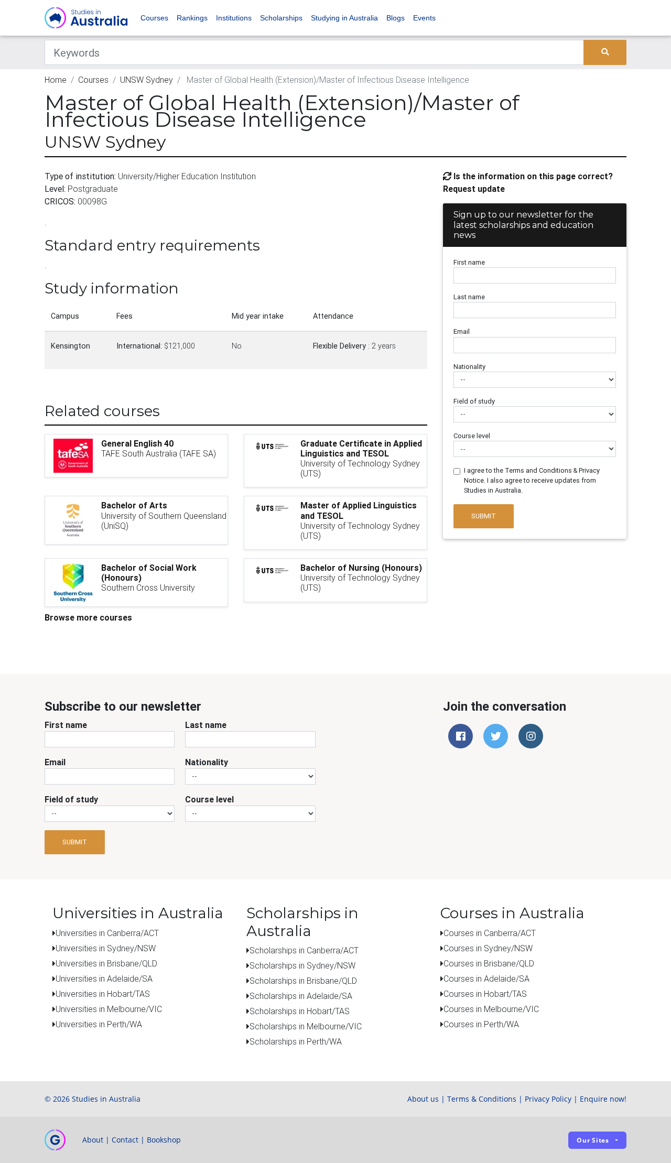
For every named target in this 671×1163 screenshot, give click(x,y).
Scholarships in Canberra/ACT (304, 950)
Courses (154, 18)
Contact (125, 1140)
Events (424, 18)
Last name (469, 296)
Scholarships (281, 18)
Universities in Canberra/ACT (107, 933)
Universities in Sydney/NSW (106, 948)
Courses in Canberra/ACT (489, 933)
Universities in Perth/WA (99, 1024)
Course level (471, 435)
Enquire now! (603, 1099)
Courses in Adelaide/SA (486, 978)
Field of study (474, 401)
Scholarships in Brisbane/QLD (303, 980)
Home (56, 79)
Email (461, 331)
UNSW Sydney (146, 79)
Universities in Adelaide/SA (104, 978)
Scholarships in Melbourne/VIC (306, 1026)
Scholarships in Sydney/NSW (302, 965)
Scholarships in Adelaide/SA (301, 996)
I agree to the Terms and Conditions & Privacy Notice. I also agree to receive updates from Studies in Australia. (532, 480)
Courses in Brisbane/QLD (488, 963)
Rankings (192, 18)
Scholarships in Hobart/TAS (300, 1011)
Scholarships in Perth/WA (296, 1041)
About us (423, 1099)
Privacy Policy (548, 1099)
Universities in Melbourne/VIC (109, 1009)
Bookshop (164, 1140)
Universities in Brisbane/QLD (106, 963)
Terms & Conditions (481, 1099)
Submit (483, 516)
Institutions (234, 18)
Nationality (469, 366)
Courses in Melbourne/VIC (491, 1009)
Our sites (593, 1140)
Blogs (395, 18)
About (92, 1140)
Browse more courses (88, 617)
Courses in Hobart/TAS (485, 993)
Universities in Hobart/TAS (103, 993)
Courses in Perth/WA (481, 1024)
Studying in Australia (344, 18)
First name (469, 262)
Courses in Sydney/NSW (488, 948)
